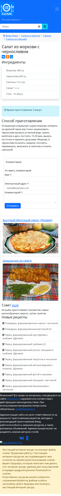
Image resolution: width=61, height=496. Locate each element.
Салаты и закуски (30, 35)
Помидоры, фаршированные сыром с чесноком (31, 323)
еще (15, 305)
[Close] (39, 26)
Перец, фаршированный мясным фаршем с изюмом (27, 367)
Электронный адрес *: (17, 183)
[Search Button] (45, 26)
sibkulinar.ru (13, 398)
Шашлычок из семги (17, 260)
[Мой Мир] (11, 56)
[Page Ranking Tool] (11, 442)
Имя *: (8, 174)
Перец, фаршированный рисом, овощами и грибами (27, 351)
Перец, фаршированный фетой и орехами (28, 374)
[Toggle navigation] (57, 9)
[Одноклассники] (7, 56)
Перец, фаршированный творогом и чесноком (30, 359)
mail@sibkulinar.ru (25, 409)
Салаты (47, 35)
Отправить (13, 205)
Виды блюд (11, 35)
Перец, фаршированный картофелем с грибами (25, 336)
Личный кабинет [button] (10, 19)
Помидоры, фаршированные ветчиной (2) (28, 329)
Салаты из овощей (16, 39)
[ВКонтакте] (3, 56)
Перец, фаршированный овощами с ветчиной (30, 380)
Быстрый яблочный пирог (27, 220)
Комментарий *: (14, 192)
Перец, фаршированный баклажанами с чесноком (26, 388)
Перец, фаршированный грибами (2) (25, 344)
